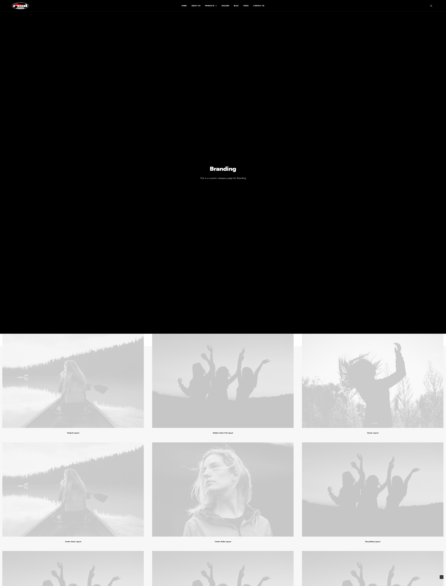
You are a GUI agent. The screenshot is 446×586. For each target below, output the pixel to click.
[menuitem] (184, 6)
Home (184, 6)
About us (195, 6)
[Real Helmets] (20, 5)
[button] (432, 6)
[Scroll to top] (441, 577)
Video (246, 6)
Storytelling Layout (372, 541)
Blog (236, 6)
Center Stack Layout (73, 541)
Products (209, 6)
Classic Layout (372, 433)
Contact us (258, 6)
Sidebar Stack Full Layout (223, 433)
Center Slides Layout (223, 541)
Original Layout (73, 433)
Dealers (225, 6)
